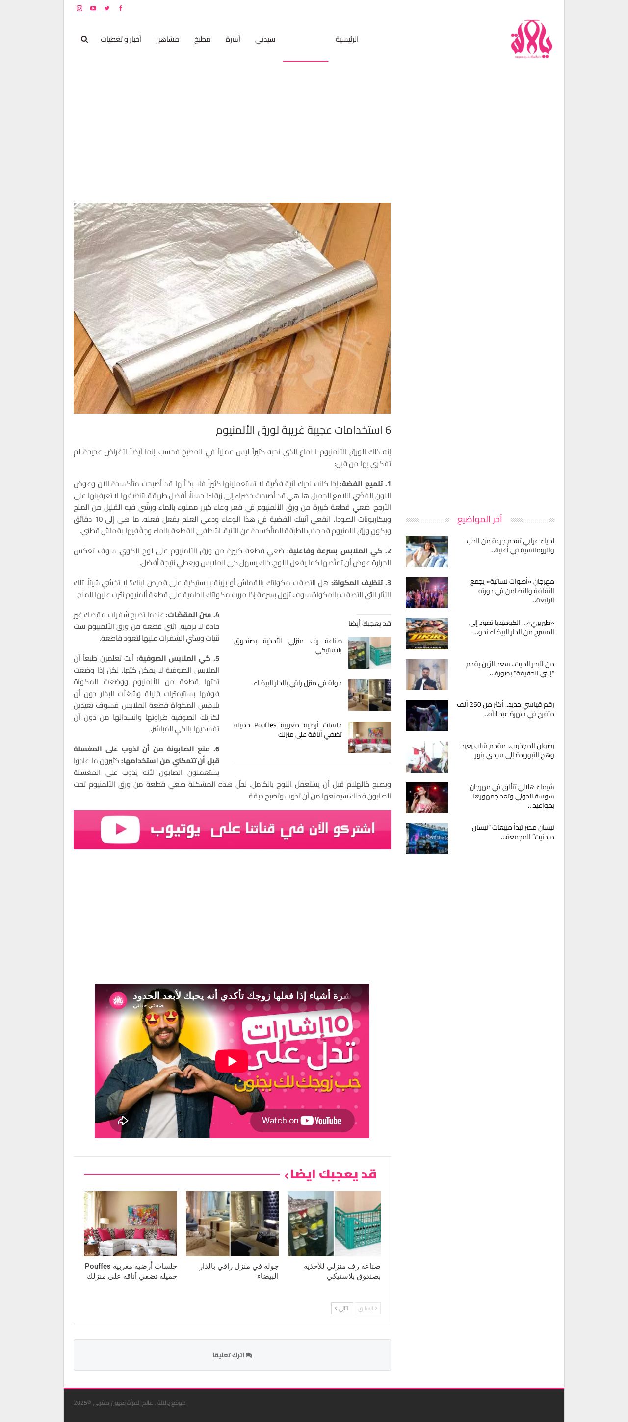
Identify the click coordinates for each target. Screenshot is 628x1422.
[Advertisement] (480, 350)
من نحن (546, 8)
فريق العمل (519, 8)
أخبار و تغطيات (121, 39)
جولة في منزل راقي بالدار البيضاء (298, 682)
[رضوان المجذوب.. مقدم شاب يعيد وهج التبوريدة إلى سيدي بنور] (427, 757)
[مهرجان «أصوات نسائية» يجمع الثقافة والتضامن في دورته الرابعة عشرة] (427, 592)
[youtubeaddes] (232, 829)
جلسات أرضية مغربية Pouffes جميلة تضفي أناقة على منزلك (288, 730)
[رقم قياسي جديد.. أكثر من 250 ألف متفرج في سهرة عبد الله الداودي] (427, 715)
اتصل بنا (492, 8)
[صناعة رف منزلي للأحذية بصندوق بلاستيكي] (369, 653)
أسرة (233, 39)
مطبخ (202, 39)
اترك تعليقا (229, 1355)
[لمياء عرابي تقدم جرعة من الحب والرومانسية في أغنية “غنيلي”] (427, 552)
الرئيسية (347, 39)
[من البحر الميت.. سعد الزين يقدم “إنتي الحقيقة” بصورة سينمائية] (427, 675)
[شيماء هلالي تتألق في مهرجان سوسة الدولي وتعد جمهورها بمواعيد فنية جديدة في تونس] (427, 798)
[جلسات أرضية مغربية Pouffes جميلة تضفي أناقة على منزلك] (369, 737)
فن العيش (305, 39)
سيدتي (265, 39)
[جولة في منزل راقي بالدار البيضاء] (369, 695)
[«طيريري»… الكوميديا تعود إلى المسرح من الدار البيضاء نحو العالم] (427, 633)
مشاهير (168, 39)
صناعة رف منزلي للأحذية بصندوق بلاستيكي (288, 645)
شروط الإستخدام (460, 8)
